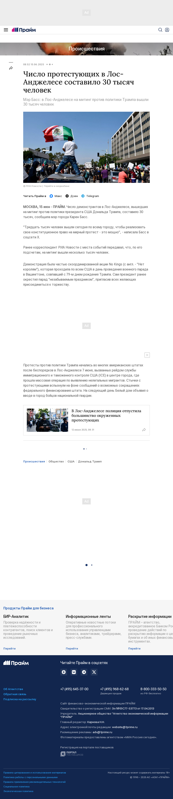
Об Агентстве (13, 689)
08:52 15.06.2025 (33, 64)
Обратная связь (14, 694)
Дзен (74, 196)
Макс (58, 196)
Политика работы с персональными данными (30, 777)
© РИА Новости (32, 186)
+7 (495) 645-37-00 (74, 689)
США (71, 461)
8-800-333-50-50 (153, 691)
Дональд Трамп (90, 461)
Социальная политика (16, 786)
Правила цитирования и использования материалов (34, 772)
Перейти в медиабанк (56, 186)
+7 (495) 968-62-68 (114, 691)
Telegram (92, 196)
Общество (56, 461)
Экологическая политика (18, 791)
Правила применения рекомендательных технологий (34, 781)
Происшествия (87, 49)
